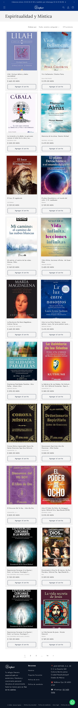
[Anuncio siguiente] (74, 2)
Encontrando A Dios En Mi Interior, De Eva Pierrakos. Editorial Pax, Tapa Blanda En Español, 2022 (56, 571)
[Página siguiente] (53, 655)
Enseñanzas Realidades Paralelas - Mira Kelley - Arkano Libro (20, 385)
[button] (4, 7)
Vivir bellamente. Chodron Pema (53, 74)
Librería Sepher (17, 705)
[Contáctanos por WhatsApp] (72, 702)
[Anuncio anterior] (4, 2)
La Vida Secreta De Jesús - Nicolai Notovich (53, 633)
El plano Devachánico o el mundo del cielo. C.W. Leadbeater (54, 199)
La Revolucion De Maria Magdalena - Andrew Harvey (19, 323)
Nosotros (31, 670)
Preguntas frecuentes (35, 675)
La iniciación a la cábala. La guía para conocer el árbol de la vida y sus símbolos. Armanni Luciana (20, 137)
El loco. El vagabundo (14, 198)
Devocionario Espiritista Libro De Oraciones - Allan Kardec (53, 447)
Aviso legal (56, 705)
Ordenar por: (32, 27)
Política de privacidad (30, 705)
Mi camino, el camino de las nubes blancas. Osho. (19, 261)
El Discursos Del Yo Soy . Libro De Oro (20, 508)
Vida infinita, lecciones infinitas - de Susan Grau (56, 261)
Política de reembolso (35, 684)
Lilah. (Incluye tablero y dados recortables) (17, 75)
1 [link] (24, 655)
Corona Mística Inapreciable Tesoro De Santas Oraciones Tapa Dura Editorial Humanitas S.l (20, 447)
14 (47, 656)
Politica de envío (33, 680)
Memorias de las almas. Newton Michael (55, 136)
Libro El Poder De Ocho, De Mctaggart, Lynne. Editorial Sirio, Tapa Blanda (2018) (56, 509)
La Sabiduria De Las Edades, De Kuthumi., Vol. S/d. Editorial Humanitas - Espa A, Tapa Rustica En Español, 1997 (56, 385)
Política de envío (65, 705)
